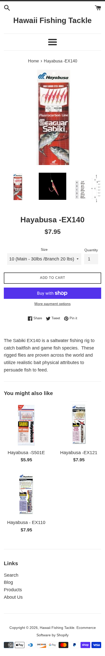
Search (11, 575)
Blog (8, 582)
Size (44, 249)
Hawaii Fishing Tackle (52, 20)
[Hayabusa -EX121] (78, 423)
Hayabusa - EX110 (26, 522)
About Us (13, 597)
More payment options (52, 304)
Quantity (91, 250)
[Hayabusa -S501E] (26, 423)
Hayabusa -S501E (26, 452)
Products (13, 589)
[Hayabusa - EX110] (26, 493)
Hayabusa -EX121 (78, 452)
